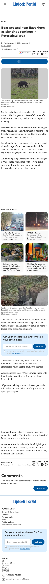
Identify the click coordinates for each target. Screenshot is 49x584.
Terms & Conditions (10, 512)
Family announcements (11, 524)
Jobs (4, 519)
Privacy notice (17, 353)
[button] (5, 4)
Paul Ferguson (9, 43)
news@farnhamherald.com (17, 579)
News (3, 21)
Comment (40, 488)
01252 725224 (15, 575)
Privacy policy (7, 517)
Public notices (8, 522)
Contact (5, 514)
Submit (39, 346)
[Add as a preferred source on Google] (25, 53)
